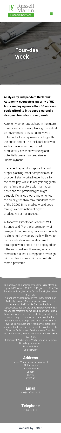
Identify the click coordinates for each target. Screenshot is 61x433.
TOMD (38, 428)
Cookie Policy (31, 349)
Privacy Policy (30, 346)
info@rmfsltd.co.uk (47, 314)
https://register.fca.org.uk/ (17, 307)
